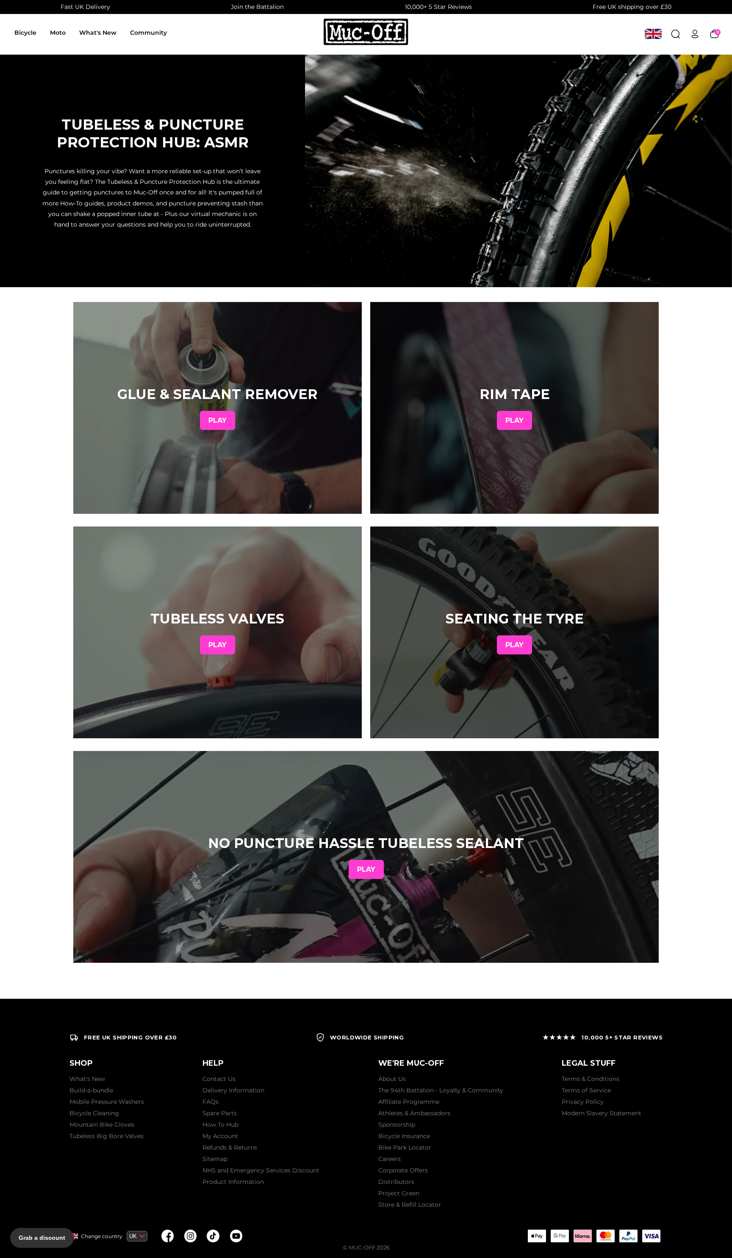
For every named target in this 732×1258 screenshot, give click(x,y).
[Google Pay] (559, 1236)
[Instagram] (190, 1236)
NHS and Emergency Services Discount (260, 1170)
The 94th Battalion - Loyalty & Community (440, 1090)
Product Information (233, 1182)
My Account (220, 1136)
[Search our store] (675, 33)
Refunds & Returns (229, 1147)
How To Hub (220, 1124)
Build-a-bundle (91, 1090)
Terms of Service (586, 1090)
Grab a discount (42, 1237)
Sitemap (214, 1159)
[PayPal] (628, 1236)
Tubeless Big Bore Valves (106, 1136)
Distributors (396, 1182)
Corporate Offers (403, 1170)
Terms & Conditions (590, 1079)
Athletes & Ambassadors (414, 1113)
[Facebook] (167, 1236)
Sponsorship (396, 1124)
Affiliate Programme (408, 1102)
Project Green (398, 1193)
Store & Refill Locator (409, 1204)
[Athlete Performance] (605, 1236)
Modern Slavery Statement (601, 1113)
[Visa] (651, 1236)
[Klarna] (582, 1236)
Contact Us (219, 1079)
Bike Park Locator (404, 1147)
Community (148, 32)
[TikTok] (213, 1236)
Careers (389, 1159)
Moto (58, 32)
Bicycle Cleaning (94, 1113)
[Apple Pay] (536, 1236)
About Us (392, 1079)
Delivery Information (233, 1090)
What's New (97, 32)
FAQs (210, 1102)
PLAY (217, 420)
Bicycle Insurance (404, 1136)
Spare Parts (219, 1113)
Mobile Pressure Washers (106, 1102)
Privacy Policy (583, 1102)
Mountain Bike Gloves (101, 1124)
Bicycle (25, 32)
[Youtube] (236, 1236)
